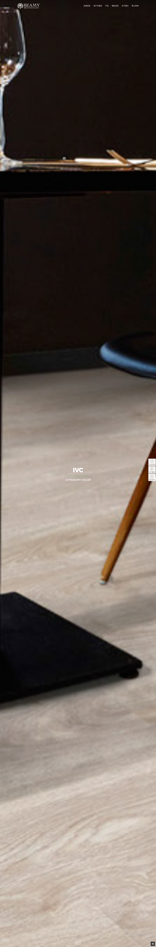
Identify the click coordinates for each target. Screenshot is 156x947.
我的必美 (115, 6)
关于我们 (125, 6)
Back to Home (153, 944)
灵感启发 (87, 6)
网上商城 (135, 6)
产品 (107, 6)
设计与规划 (97, 6)
